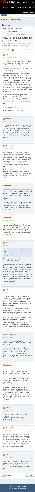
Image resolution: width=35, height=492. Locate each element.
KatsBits (10, 1)
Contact (18, 3)
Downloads (20, 7)
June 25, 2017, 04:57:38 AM (9, 220)
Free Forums (18, 490)
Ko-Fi (32, 3)
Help (10, 486)
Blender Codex (28, 13)
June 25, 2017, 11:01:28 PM (9, 457)
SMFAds (11, 490)
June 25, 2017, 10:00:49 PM (9, 430)
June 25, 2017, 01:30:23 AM (9, 148)
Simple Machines (22, 488)
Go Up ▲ (24, 486)
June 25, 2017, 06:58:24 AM (9, 292)
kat (5, 146)
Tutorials (6, 8)
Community (29, 7)
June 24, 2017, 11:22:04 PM (10, 57)
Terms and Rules (16, 486)
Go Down (4, 50)
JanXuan (7, 55)
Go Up (3, 475)
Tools (12, 7)
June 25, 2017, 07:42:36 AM (9, 337)
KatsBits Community (11, 19)
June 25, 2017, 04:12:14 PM (9, 410)
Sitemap (23, 490)
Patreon (25, 3)
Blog (12, 3)
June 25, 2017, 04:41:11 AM (9, 188)
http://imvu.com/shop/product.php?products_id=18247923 (13, 418)
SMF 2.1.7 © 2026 (13, 488)
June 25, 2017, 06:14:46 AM (9, 245)
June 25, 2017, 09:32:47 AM (9, 368)
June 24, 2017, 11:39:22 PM (10, 121)
